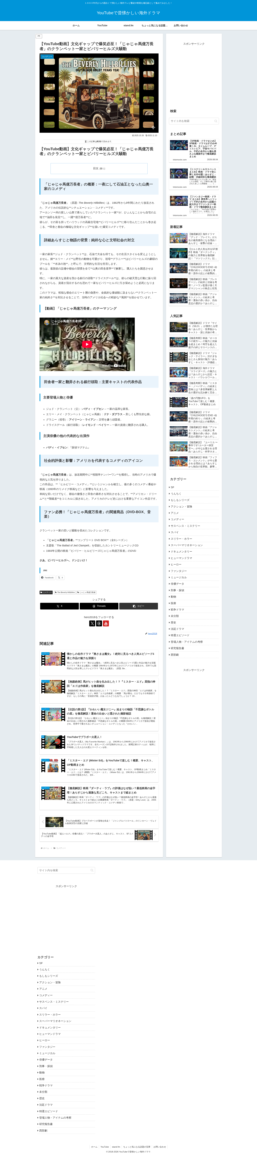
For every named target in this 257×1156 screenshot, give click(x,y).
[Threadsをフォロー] (99, 623)
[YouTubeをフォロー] (106, 623)
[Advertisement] (194, 76)
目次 (95, 168)
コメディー (47, 592)
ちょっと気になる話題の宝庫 (136, 1147)
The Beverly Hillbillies (66, 592)
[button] (138, 606)
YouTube (105, 1147)
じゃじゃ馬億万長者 (87, 592)
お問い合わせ (159, 1147)
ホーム (94, 1147)
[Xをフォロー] (92, 623)
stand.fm (116, 1147)
